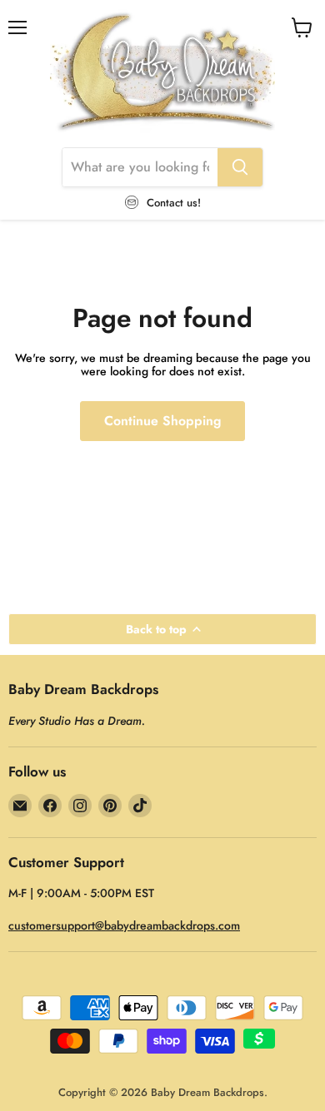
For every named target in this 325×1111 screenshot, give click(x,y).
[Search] (240, 167)
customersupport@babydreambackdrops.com (124, 925)
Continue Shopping (162, 420)
